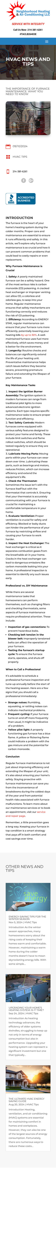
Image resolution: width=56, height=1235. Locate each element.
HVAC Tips (20, 156)
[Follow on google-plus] (31, 180)
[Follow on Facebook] (23, 180)
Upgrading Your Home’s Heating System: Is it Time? (26, 1009)
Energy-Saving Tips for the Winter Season (27, 917)
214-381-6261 (35, 29)
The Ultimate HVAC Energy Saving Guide (26, 1100)
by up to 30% (29, 335)
